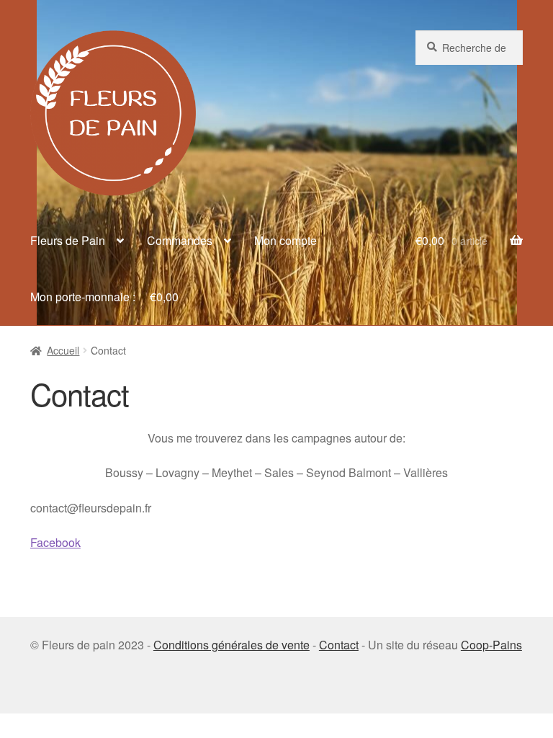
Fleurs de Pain (67, 240)
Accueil (63, 350)
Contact (339, 644)
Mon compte (285, 240)
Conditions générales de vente (231, 644)
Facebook (55, 542)
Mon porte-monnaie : (104, 296)
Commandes (179, 240)
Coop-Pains (491, 644)
